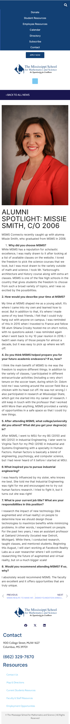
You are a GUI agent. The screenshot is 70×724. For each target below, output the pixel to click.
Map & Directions (15, 682)
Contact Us (12, 674)
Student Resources (35, 18)
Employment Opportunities (20, 705)
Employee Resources (35, 23)
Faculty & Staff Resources (19, 698)
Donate (35, 12)
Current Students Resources (21, 690)
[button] (65, 5)
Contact (35, 47)
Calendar (35, 29)
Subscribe (35, 41)
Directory (35, 35)
